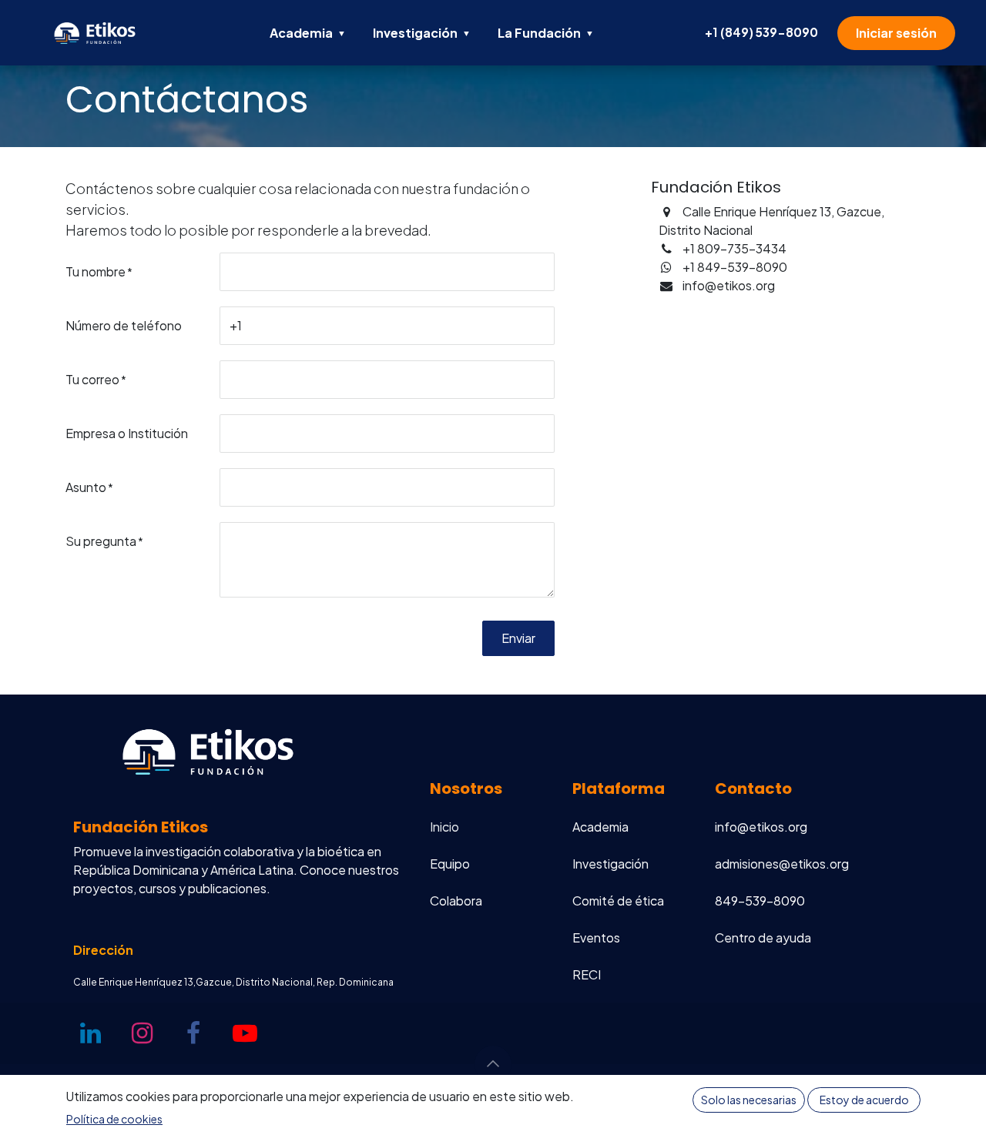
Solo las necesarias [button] (749, 1099)
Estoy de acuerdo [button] (864, 1099)
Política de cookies (114, 1119)
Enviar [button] (518, 638)
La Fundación (546, 33)
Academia (308, 33)
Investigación (422, 33)
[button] (493, 1064)
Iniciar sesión (896, 33)
